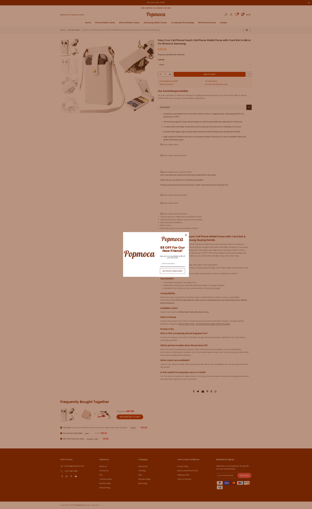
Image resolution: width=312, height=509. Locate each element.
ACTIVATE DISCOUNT (172, 271)
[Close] (186, 235)
